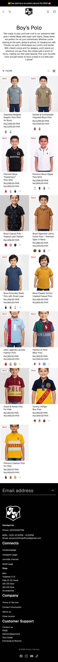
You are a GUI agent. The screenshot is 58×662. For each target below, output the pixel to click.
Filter (9, 70)
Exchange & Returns (12, 641)
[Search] (10, 11)
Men (4, 573)
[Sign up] (52, 490)
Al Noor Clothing (32, 649)
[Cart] (54, 11)
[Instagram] (26, 656)
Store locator (8, 616)
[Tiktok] (37, 656)
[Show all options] (19, 191)
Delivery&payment (11, 634)
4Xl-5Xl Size (8, 587)
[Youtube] (31, 656)
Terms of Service (10, 602)
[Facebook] (21, 656)
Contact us (7, 627)
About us (6, 611)
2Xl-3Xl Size (8, 583)
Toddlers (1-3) (8, 577)
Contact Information (11, 607)
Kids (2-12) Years (10, 580)
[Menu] (3, 11)
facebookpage (9, 550)
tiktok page (7, 564)
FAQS (5, 630)
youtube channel (10, 559)
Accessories (8, 590)
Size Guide (7, 637)
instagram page (9, 554)
